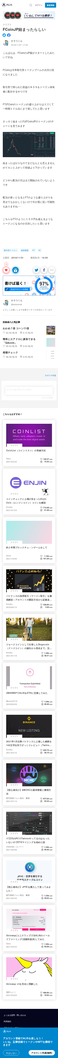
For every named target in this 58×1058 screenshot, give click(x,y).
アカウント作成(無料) (41, 1052)
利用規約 (7, 1021)
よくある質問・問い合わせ (15, 1015)
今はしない (11, 1052)
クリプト (7, 24)
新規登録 (50, 5)
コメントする (47, 398)
